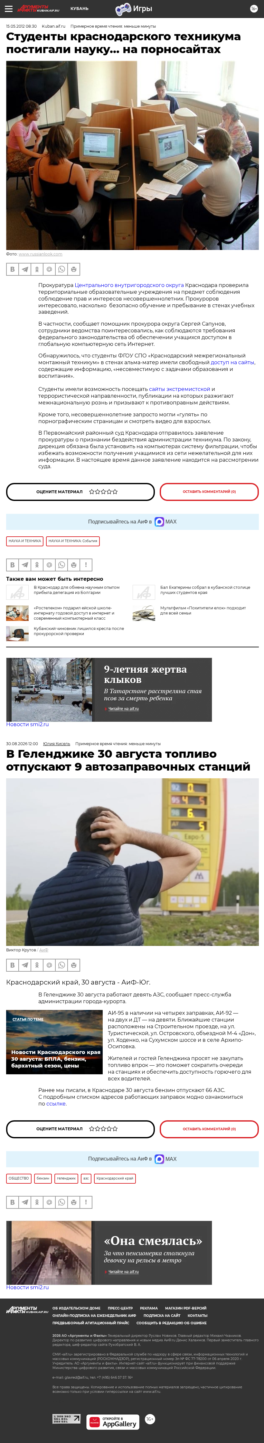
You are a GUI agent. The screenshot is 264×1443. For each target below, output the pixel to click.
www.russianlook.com (40, 254)
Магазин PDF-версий (185, 1308)
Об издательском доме (76, 1308)
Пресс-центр (120, 1308)
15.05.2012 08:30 (21, 26)
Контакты (197, 1316)
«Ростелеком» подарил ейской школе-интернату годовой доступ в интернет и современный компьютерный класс (74, 613)
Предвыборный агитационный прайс (90, 1323)
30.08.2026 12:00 (22, 743)
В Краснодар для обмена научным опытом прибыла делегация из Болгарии (76, 590)
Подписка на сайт (162, 1316)
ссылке (56, 1104)
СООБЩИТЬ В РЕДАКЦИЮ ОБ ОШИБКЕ (172, 1323)
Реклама (149, 1308)
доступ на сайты (232, 362)
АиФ (43, 950)
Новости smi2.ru (27, 724)
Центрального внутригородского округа (129, 285)
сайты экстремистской (179, 389)
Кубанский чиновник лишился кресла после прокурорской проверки (79, 631)
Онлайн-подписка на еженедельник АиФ (94, 1316)
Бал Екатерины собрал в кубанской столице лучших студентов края (205, 590)
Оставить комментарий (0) (209, 492)
